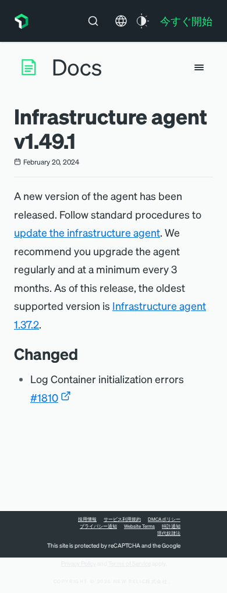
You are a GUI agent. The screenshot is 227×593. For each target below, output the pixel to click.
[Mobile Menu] (199, 67)
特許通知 (171, 526)
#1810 (44, 397)
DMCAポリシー (164, 519)
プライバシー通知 (98, 526)
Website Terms (139, 526)
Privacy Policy (78, 563)
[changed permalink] (84, 354)
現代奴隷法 (168, 533)
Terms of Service (129, 563)
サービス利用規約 (122, 519)
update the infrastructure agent (87, 232)
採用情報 (87, 519)
